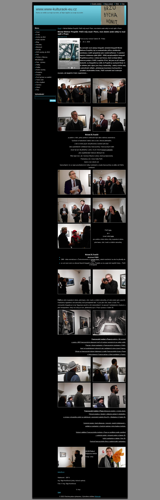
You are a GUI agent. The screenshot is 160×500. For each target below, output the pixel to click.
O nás (38, 34)
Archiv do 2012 (41, 37)
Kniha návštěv (40, 39)
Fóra (37, 90)
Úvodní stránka (96, 4)
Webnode (98, 496)
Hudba (38, 67)
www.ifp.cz (61, 472)
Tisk (123, 4)
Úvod (59, 28)
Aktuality (39, 44)
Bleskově (39, 47)
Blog (37, 42)
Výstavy (38, 85)
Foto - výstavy (40, 62)
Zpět (59, 492)
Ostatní (38, 75)
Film (37, 54)
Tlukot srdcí (40, 80)
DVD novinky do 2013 (43, 52)
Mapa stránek (108, 4)
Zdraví (38, 87)
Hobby (38, 65)
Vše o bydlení (40, 82)
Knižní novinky (40, 70)
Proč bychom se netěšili (43, 77)
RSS (117, 4)
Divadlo (38, 49)
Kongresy (39, 72)
